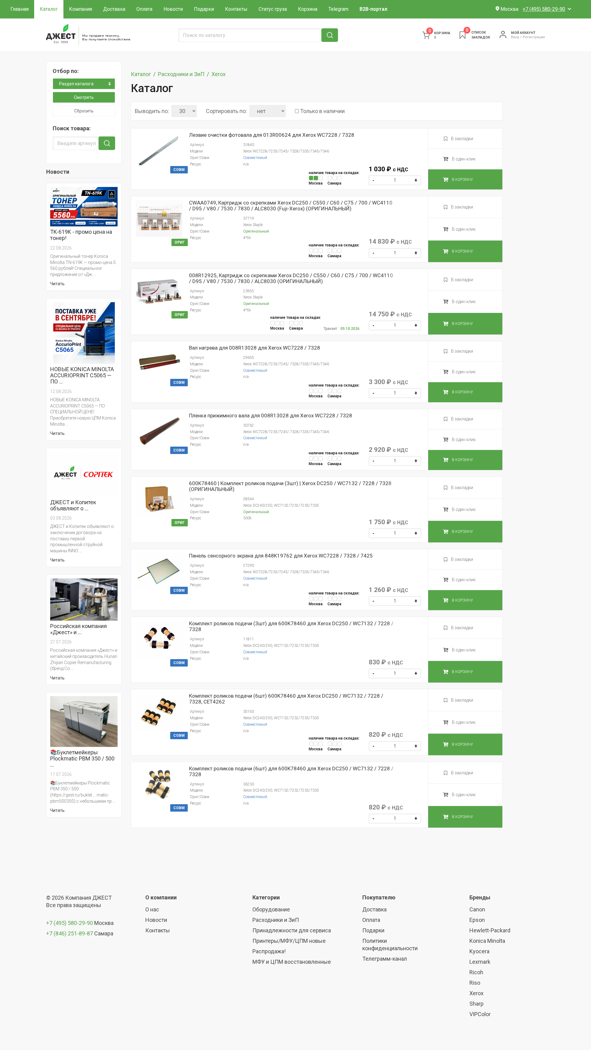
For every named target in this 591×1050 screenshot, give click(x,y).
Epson (477, 920)
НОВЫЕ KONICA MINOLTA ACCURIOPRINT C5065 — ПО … (82, 375)
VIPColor (480, 1014)
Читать (57, 283)
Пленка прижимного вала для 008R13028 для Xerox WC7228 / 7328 (270, 416)
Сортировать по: (226, 111)
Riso (474, 982)
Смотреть (84, 97)
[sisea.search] (329, 35)
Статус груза (273, 9)
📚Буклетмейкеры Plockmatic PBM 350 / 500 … (82, 758)
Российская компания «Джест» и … (78, 629)
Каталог (49, 9)
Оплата (144, 9)
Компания (80, 9)
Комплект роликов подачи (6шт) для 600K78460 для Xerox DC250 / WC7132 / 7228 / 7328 (291, 771)
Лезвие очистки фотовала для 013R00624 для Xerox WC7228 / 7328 (271, 135)
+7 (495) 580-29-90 (70, 923)
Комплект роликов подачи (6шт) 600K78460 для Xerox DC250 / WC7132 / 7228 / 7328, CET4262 (286, 699)
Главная (19, 9)
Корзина (307, 9)
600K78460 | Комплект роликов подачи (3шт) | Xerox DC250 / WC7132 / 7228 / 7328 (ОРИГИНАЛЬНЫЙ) (290, 486)
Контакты (236, 9)
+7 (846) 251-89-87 (69, 933)
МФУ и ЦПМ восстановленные (291, 962)
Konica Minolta (487, 941)
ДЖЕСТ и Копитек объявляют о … (73, 505)
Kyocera (479, 951)
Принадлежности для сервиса (291, 930)
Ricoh (476, 972)
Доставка (114, 9)
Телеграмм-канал (384, 958)
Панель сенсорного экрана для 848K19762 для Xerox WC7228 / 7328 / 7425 (281, 556)
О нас (152, 909)
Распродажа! (269, 951)
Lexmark (479, 962)
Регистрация (534, 37)
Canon (477, 909)
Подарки (204, 9)
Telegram (338, 9)
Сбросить (84, 110)
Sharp (476, 1003)
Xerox (218, 74)
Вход (515, 37)
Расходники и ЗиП (181, 74)
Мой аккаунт (523, 33)
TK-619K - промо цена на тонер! (81, 235)
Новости (173, 9)
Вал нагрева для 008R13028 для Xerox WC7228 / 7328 (254, 348)
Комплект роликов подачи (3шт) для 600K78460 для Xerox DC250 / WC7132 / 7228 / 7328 (291, 626)
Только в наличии (322, 111)
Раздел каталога (76, 83)
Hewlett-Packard (489, 930)
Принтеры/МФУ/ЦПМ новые (289, 941)
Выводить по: (152, 111)
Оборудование (271, 909)
